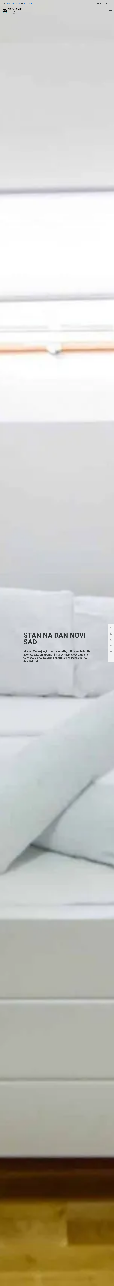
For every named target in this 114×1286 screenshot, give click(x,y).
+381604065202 (13, 3)
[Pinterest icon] (98, 4)
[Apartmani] (12, 11)
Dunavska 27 (29, 3)
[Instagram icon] (103, 4)
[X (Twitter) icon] (109, 4)
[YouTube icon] (106, 4)
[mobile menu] (110, 10)
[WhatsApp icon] (95, 4)
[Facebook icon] (101, 4)
